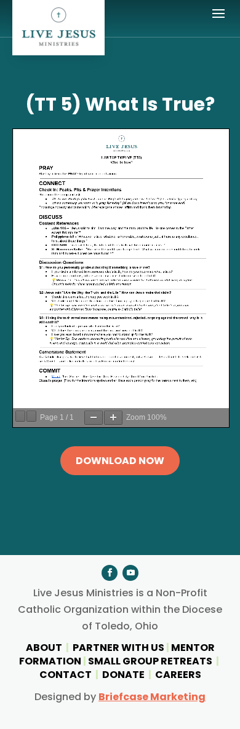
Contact (65, 675)
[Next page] (31, 416)
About (45, 647)
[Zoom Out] (93, 418)
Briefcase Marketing (152, 697)
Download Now (120, 461)
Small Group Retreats (150, 661)
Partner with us (118, 647)
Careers (178, 675)
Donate (123, 675)
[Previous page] (20, 416)
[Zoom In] (113, 418)
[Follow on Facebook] (110, 573)
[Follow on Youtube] (130, 573)
